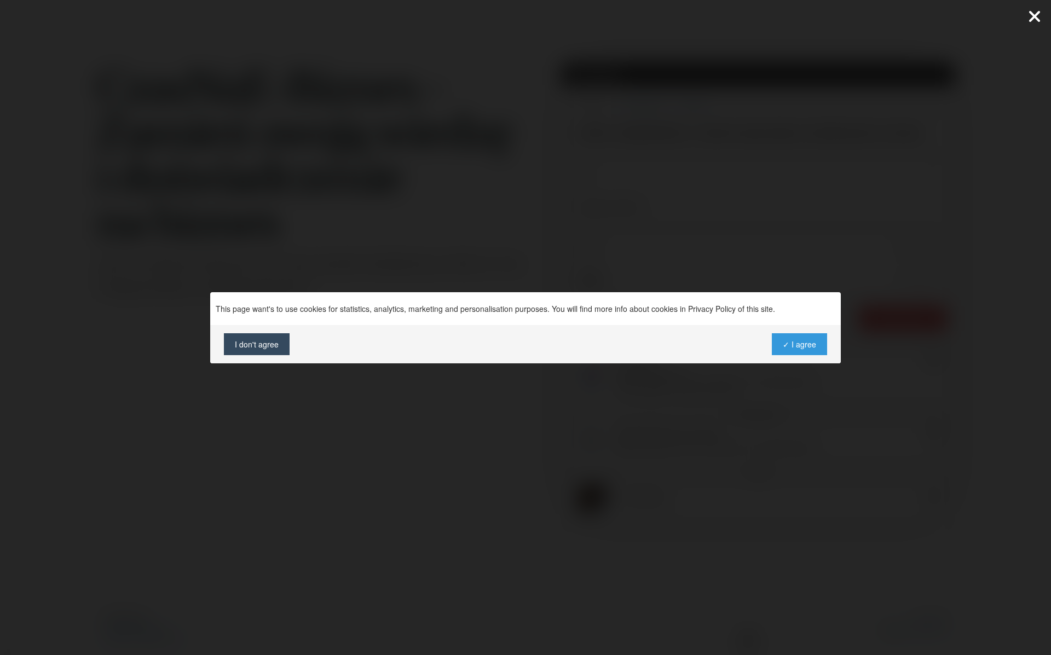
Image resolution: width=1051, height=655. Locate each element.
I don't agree (257, 344)
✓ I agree (799, 344)
